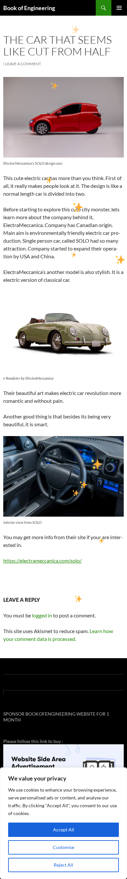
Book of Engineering (29, 7)
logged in (42, 615)
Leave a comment (23, 63)
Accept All (63, 829)
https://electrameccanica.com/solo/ (42, 560)
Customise (63, 847)
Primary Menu (119, 8)
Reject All (63, 865)
